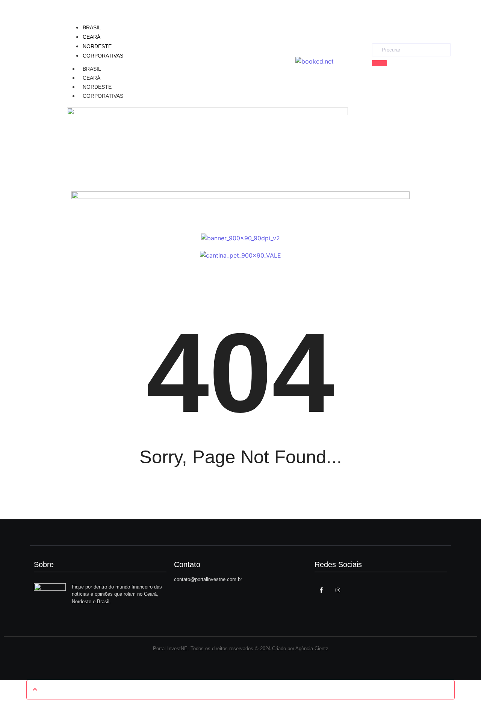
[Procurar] (379, 63)
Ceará (91, 78)
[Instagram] (338, 590)
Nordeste (97, 87)
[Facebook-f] (321, 590)
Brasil (92, 69)
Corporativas (103, 96)
